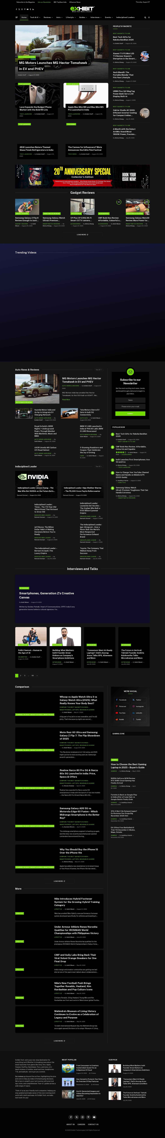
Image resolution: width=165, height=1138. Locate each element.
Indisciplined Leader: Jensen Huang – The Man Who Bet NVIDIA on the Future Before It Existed (36, 491)
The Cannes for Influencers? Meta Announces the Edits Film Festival (85, 148)
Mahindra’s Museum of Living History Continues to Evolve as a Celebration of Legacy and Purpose (76, 1014)
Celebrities (23, 645)
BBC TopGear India (60, 2)
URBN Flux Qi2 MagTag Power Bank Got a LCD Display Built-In (124, 93)
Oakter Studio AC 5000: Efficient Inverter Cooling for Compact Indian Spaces (125, 113)
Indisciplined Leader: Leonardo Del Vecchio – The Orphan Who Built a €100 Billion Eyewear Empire (90, 508)
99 (33, 675)
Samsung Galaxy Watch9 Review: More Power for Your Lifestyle (137, 219)
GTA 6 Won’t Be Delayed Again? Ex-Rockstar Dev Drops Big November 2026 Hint (124, 813)
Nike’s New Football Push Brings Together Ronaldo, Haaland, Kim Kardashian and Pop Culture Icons (73, 986)
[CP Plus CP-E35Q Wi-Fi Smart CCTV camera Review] (82, 207)
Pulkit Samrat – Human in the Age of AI (30, 651)
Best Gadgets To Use (121, 33)
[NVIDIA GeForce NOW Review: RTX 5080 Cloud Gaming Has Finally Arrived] (145, 781)
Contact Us (93, 1124)
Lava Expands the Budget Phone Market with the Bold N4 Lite (36, 108)
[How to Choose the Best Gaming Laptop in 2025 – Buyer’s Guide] (130, 750)
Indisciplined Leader (26, 466)
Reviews (47, 17)
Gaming (114, 760)
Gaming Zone (118, 734)
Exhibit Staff (22, 75)
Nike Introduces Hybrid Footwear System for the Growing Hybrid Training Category (77, 902)
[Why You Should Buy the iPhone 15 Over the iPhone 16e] (35, 856)
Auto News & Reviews (27, 57)
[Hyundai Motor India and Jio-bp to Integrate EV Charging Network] (23, 413)
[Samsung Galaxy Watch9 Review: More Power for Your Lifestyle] (138, 207)
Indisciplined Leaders (125, 17)
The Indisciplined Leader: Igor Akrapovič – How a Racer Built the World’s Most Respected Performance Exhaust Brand (91, 531)
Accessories (76, 213)
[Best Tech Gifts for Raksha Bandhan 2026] (145, 39)
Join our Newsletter (44, 2)
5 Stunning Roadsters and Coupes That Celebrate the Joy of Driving (91, 450)
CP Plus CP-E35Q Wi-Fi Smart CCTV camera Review (81, 219)
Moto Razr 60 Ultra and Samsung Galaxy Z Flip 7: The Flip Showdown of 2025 (80, 735)
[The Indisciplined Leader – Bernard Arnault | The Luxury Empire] (23, 552)
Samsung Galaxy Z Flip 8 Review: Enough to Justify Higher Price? (27, 219)
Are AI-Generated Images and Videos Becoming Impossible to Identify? (88, 1093)
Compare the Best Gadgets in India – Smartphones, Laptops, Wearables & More (46, 714)
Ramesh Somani (22, 495)
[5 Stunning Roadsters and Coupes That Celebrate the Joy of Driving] (69, 451)
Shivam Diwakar (69, 786)
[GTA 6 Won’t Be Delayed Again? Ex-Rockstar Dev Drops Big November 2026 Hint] (145, 814)
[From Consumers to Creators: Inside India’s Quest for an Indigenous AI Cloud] (68, 1068)
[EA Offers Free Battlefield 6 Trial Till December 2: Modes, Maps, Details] (145, 830)
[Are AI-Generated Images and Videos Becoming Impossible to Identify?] (68, 1094)
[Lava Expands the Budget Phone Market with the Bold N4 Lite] (37, 95)
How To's (122, 482)
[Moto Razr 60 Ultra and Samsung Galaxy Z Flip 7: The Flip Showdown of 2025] (35, 739)
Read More (66, 399)
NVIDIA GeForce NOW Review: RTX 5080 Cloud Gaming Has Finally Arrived (123, 780)
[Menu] (17, 17)
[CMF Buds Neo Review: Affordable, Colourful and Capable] (110, 207)
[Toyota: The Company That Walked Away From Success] (69, 552)
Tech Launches (24, 84)
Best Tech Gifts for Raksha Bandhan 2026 (123, 38)
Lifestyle (70, 17)
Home (24, 17)
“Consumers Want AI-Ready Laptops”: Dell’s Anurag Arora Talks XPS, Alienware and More (99, 654)
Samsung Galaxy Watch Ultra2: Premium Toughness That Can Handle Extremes (54, 219)
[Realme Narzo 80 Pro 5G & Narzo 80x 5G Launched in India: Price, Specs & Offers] (35, 777)
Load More (81, 235)
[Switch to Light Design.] (149, 17)
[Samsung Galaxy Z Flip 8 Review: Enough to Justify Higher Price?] (27, 207)
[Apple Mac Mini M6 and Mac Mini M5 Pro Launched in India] (86, 95)
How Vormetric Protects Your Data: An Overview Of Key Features (89, 1080)
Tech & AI (34, 17)
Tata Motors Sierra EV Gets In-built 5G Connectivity (89, 412)
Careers (81, 1124)
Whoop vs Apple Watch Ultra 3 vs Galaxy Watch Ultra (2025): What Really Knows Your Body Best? (78, 700)
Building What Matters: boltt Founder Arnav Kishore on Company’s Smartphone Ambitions (63, 654)
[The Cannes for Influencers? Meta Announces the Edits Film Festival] (86, 135)
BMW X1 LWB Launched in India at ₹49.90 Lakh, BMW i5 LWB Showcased (91, 428)
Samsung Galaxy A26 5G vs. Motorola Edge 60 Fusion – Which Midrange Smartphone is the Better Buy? (80, 813)
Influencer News (74, 2)
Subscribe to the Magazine (26, 2)
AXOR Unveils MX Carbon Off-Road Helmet (45, 449)
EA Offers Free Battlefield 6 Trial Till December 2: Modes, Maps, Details (123, 830)
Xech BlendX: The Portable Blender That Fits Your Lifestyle (123, 75)
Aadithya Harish (123, 480)
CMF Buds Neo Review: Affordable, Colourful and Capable (110, 219)
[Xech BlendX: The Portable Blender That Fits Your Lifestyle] (145, 75)
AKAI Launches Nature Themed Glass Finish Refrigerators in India (36, 148)
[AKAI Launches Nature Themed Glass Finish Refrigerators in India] (37, 135)
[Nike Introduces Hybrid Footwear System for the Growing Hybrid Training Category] (33, 904)
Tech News (71, 124)
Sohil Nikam (117, 224)
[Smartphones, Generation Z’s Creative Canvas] (116, 599)
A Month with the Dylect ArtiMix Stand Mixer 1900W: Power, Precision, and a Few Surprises (124, 132)
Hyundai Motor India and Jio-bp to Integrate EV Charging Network (44, 412)
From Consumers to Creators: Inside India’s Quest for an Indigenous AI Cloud (87, 1068)
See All (98, 370)
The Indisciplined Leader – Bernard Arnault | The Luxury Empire (45, 550)
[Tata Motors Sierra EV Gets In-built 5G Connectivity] (69, 413)
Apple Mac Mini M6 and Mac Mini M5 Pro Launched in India (85, 108)
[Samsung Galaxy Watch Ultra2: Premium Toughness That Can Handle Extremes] (55, 207)
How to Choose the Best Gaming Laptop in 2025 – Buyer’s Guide (128, 766)
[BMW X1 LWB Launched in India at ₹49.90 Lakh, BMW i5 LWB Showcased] (69, 430)
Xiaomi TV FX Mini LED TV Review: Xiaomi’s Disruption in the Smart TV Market (124, 56)
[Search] (145, 17)
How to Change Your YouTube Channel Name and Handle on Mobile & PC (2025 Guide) (132, 474)
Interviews (95, 17)
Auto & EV (84, 418)
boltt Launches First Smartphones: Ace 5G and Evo (133, 460)
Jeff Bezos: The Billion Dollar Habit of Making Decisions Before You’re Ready (44, 530)
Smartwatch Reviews (52, 213)
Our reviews (19, 1076)
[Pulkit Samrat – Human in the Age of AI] (31, 636)
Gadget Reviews (82, 192)
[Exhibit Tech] (82, 9)
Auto (58, 17)
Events (108, 17)
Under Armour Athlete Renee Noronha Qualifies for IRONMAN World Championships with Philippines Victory (76, 930)
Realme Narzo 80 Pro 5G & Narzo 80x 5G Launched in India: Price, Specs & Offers (79, 773)
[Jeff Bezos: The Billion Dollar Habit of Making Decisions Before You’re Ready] (23, 528)
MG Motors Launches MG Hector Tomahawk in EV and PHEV (81, 380)
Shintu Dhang (119, 62)
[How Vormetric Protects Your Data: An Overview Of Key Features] (68, 1082)
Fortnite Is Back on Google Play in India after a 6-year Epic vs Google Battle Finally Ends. (124, 797)
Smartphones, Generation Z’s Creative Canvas (46, 595)
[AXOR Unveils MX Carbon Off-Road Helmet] (23, 451)
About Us (70, 1124)
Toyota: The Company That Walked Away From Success (91, 550)
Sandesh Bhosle (69, 827)
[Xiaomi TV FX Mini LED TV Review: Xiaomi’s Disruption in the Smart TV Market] (145, 56)
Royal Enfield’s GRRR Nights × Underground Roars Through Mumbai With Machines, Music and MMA (45, 431)
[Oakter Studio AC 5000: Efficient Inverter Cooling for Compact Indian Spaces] (145, 113)
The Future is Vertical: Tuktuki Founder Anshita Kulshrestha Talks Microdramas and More (132, 654)
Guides (82, 17)
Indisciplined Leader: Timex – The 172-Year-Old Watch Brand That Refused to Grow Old (46, 508)
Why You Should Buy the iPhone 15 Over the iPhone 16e (79, 851)
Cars (82, 456)
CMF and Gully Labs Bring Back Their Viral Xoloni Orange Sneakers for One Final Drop (75, 958)
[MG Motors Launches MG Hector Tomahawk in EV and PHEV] (61, 52)
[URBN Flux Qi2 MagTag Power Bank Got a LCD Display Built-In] (145, 94)
